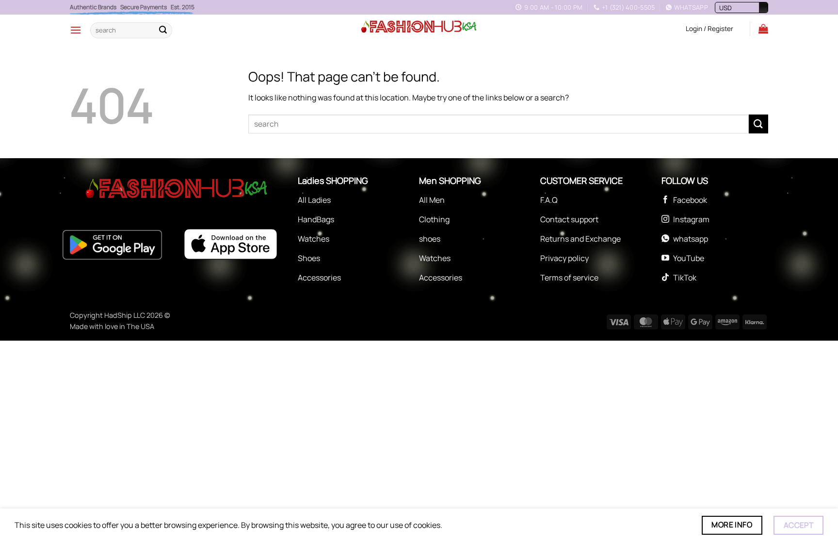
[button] (75, 30)
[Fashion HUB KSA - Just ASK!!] (419, 27)
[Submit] (163, 30)
